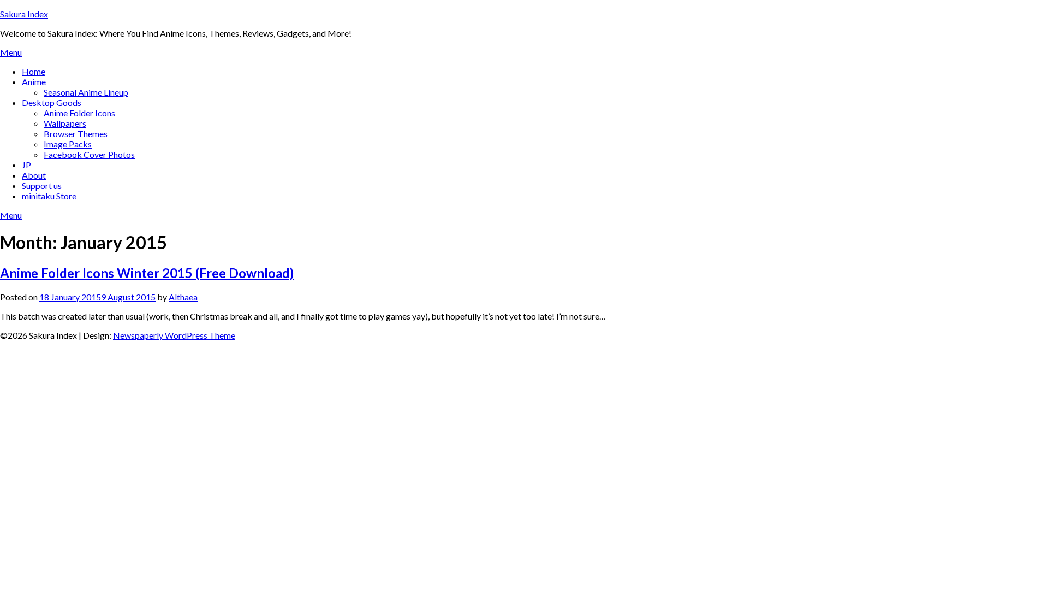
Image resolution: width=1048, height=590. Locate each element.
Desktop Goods (51, 102)
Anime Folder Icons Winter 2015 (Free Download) (147, 273)
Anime (34, 81)
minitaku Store (49, 196)
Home (33, 71)
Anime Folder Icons (79, 113)
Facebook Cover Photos (89, 154)
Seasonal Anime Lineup (86, 92)
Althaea (183, 297)
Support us (42, 185)
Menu (11, 52)
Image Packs (68, 144)
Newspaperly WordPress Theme (174, 335)
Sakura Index (24, 14)
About (34, 175)
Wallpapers (65, 123)
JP (26, 165)
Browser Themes (76, 133)
